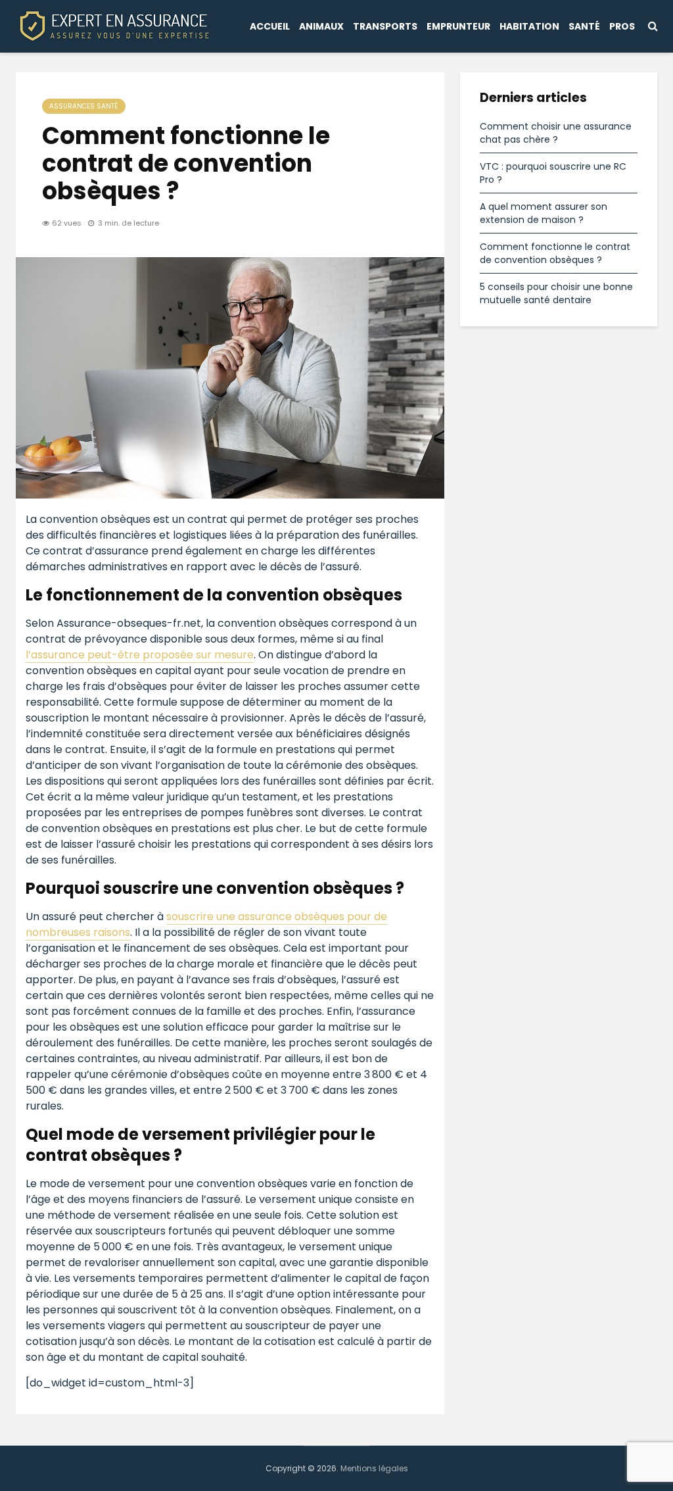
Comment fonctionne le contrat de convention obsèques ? (555, 253)
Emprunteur (458, 26)
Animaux (321, 26)
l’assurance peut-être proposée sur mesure (140, 654)
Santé (584, 26)
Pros (622, 26)
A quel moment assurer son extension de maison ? (543, 213)
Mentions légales (374, 1468)
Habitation (529, 26)
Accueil (270, 26)
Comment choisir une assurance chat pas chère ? (556, 133)
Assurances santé (83, 106)
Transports (385, 26)
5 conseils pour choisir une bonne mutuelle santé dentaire (556, 293)
